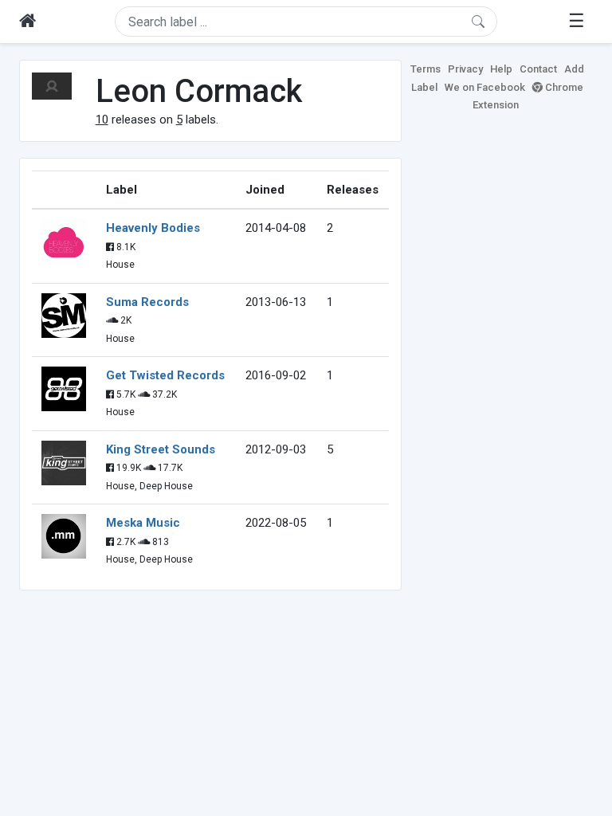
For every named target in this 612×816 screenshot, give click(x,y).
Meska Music (143, 523)
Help (501, 69)
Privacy (465, 69)
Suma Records (147, 302)
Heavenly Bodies (153, 228)
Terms (425, 69)
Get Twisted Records (165, 375)
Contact (538, 69)
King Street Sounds (160, 449)
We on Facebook (485, 87)
